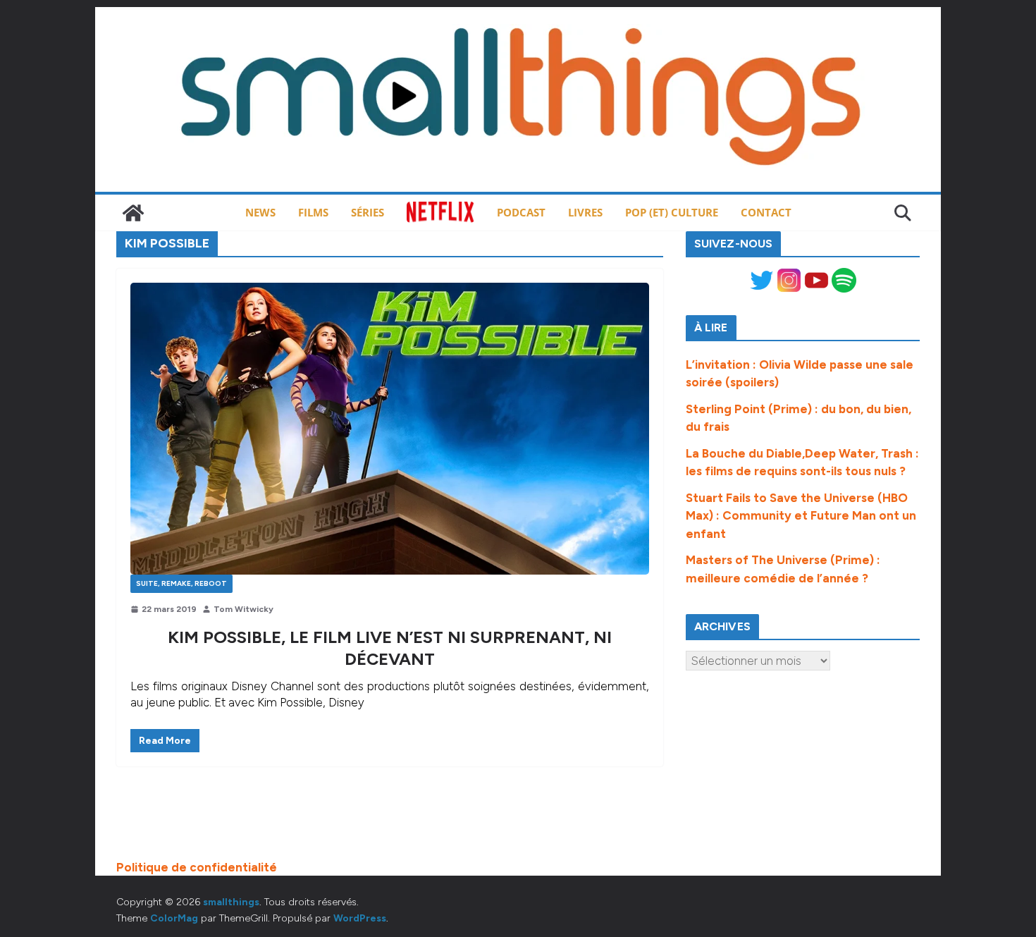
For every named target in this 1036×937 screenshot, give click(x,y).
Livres (585, 212)
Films (313, 212)
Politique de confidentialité (196, 867)
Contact (766, 212)
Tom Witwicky (243, 609)
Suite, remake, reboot (181, 583)
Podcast (521, 212)
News (260, 212)
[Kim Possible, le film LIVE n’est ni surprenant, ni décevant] (389, 428)
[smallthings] (133, 213)
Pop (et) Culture (671, 212)
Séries (367, 212)
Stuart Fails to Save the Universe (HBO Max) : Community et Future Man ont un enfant (801, 516)
